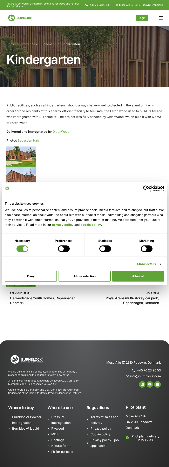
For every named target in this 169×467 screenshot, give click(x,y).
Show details (146, 263)
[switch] (64, 248)
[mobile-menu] (159, 18)
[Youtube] (150, 384)
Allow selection (85, 276)
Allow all (138, 276)
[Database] (157, 384)
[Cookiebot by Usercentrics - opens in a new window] (146, 188)
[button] (143, 438)
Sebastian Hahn (29, 140)
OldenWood (61, 132)
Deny (31, 276)
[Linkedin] (142, 384)
